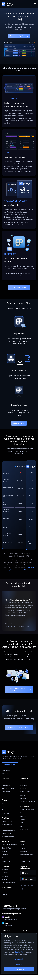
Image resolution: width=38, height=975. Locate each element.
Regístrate (5, 773)
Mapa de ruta (6, 792)
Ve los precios (6, 813)
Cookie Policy (20, 952)
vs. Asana (5, 876)
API (3, 795)
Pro (3, 806)
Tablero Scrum (6, 833)
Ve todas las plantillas (8, 836)
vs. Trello (5, 879)
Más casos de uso (25, 829)
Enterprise (5, 810)
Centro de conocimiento (10, 844)
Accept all (19, 959)
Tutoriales (5, 854)
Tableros (23, 782)
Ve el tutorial (17, 423)
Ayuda (22, 844)
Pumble (4, 894)
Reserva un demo (10, 764)
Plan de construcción (8, 830)
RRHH (22, 826)
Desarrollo (23, 813)
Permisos (23, 798)
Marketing (23, 816)
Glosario (4, 851)
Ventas (22, 819)
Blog (3, 858)
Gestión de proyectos (27, 809)
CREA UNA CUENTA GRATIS (18, 728)
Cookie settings (19, 969)
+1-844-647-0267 (26, 861)
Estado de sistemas (26, 854)
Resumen (5, 782)
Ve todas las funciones (27, 801)
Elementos (23, 785)
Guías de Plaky (6, 848)
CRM (21, 823)
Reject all (19, 964)
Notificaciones (25, 792)
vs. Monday (5, 869)
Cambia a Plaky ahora (18, 36)
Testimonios (6, 861)
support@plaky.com (26, 858)
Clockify (4, 891)
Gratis (4, 803)
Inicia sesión (6, 770)
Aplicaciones (6, 785)
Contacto (23, 848)
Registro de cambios (8, 788)
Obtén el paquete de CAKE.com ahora (17, 690)
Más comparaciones (8, 882)
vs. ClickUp (5, 873)
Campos (23, 788)
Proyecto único (7, 821)
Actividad (23, 795)
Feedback (23, 851)
